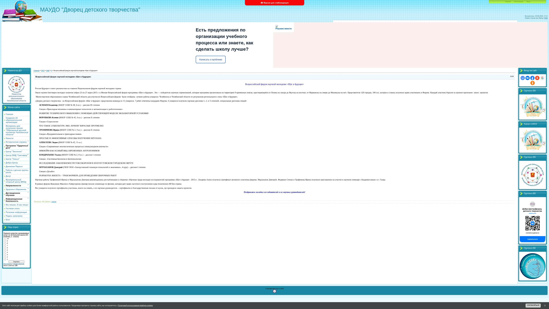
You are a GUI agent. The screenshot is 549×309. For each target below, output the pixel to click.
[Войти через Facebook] (532, 78)
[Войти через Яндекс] (537, 78)
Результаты (8, 264)
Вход (528, 1)
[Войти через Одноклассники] (532, 83)
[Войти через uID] (523, 78)
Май (47, 70)
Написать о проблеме (210, 59)
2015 (43, 70)
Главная (508, 1)
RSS (546, 18)
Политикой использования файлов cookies (135, 305)
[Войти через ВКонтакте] (527, 78)
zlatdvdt (53, 201)
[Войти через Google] (542, 78)
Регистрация (518, 1)
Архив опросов (18, 264)
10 (8, 238)
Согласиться (533, 305)
